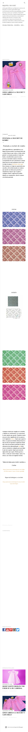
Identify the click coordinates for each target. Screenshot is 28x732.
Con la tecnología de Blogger (15, 727)
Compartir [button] (5, 97)
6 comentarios (13, 97)
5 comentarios (13, 691)
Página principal (7, 25)
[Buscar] (25, 2)
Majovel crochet (9, 5)
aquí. (20, 446)
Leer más (23, 96)
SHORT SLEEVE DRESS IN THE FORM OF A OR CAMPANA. (13, 687)
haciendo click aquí (17, 164)
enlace (13, 439)
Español (17, 25)
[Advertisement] (14, 40)
